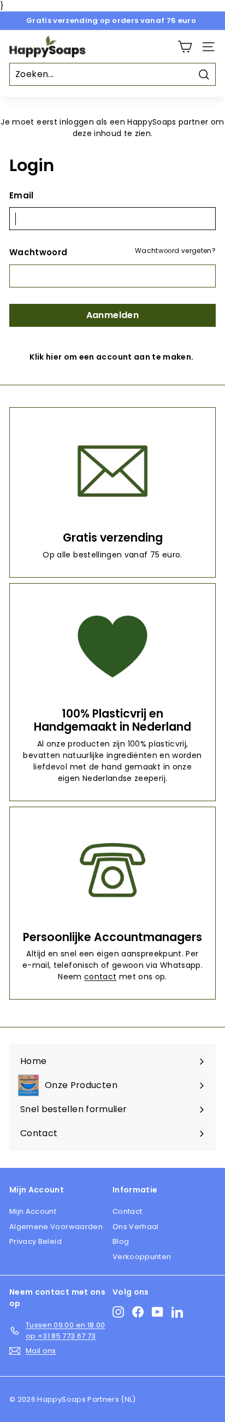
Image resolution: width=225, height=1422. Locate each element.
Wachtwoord (38, 252)
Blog (120, 1241)
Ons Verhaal (135, 1226)
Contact (127, 1211)
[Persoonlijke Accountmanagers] (112, 870)
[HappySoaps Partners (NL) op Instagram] (118, 1312)
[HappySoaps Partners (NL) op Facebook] (138, 1312)
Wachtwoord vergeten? (175, 250)
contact (100, 976)
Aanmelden (112, 315)
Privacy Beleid (35, 1241)
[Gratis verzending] (112, 471)
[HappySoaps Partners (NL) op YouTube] (157, 1312)
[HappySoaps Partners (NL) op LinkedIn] (177, 1312)
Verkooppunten (141, 1256)
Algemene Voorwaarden (56, 1226)
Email (21, 195)
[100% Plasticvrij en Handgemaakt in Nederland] (112, 647)
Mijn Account (32, 1211)
